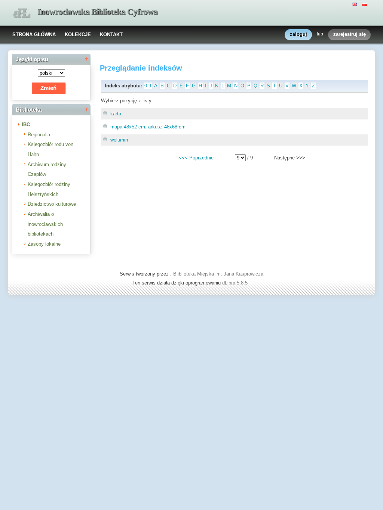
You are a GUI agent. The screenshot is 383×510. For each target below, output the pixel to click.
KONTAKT (111, 34)
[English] (355, 3)
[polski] (365, 3)
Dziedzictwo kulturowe (52, 204)
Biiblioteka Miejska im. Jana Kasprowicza (218, 274)
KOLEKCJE (78, 34)
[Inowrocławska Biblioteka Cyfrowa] (21, 13)
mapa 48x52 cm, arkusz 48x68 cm (148, 127)
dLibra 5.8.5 (235, 283)
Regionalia (39, 134)
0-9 (147, 85)
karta (115, 113)
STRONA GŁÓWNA (34, 34)
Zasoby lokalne (44, 244)
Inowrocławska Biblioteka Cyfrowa (97, 11)
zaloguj (298, 34)
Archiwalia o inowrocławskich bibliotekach (45, 224)
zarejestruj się (349, 34)
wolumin (119, 140)
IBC (26, 124)
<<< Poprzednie (196, 158)
